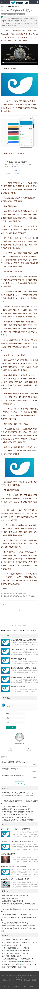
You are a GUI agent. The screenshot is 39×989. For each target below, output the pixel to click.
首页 (2, 6)
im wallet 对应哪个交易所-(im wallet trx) (15, 762)
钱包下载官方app (7, 953)
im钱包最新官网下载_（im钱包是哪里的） (14, 866)
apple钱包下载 (24, 948)
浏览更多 (19, 783)
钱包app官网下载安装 (9, 967)
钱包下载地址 (6, 940)
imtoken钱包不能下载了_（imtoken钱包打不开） (18, 793)
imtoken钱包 (4, 14)
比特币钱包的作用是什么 (10, 948)
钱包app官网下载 (16, 950)
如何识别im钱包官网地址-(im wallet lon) (15, 923)
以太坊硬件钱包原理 (28, 961)
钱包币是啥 (5, 950)
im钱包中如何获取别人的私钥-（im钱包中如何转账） (19, 925)
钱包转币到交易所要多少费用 (11, 956)
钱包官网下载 (31, 964)
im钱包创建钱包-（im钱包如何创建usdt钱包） (17, 809)
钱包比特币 (16, 942)
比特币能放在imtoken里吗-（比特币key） (15, 806)
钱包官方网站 (6, 945)
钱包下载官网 (6, 942)
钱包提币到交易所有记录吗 (11, 961)
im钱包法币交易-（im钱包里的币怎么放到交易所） (18, 812)
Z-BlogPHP (16, 986)
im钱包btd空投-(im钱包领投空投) (13, 775)
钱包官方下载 (17, 940)
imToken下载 (10, 6)
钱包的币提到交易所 (18, 964)
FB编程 (31, 986)
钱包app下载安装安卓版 (29, 942)
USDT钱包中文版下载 (8, 854)
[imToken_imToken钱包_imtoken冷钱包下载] (19, 2)
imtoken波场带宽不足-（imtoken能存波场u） (16, 817)
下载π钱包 (26, 940)
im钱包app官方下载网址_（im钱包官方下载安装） (18, 820)
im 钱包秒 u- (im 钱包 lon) (10, 769)
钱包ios (26, 950)
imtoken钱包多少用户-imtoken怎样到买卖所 (15, 879)
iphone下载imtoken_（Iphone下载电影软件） (16, 829)
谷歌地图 (27, 980)
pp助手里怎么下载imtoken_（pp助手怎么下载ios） (17, 841)
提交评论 (11, 727)
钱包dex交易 (22, 967)
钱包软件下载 (17, 945)
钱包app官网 (6, 964)
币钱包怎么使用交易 (21, 953)
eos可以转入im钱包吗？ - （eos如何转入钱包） (17, 914)
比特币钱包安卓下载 (26, 959)
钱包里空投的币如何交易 (10, 959)
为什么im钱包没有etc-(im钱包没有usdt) (15, 814)
